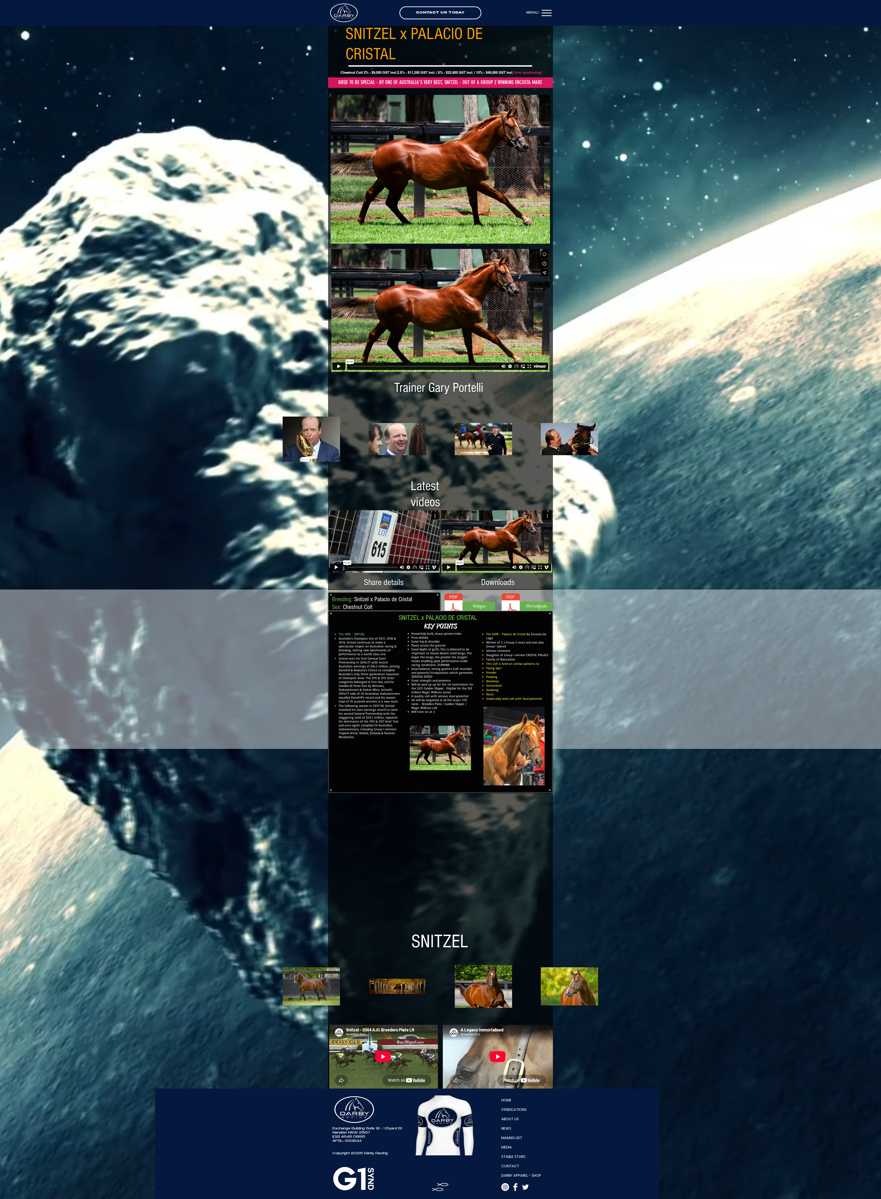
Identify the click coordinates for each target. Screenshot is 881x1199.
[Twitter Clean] (525, 1187)
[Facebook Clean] (515, 1187)
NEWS (506, 1128)
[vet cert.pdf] (510, 606)
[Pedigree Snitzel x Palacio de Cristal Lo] (453, 606)
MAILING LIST (511, 1137)
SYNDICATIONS (514, 1109)
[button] (440, 169)
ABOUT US (510, 1119)
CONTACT (510, 1166)
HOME (506, 1100)
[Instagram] (505, 1187)
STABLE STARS (513, 1156)
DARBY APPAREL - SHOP (521, 1175)
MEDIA (506, 1147)
